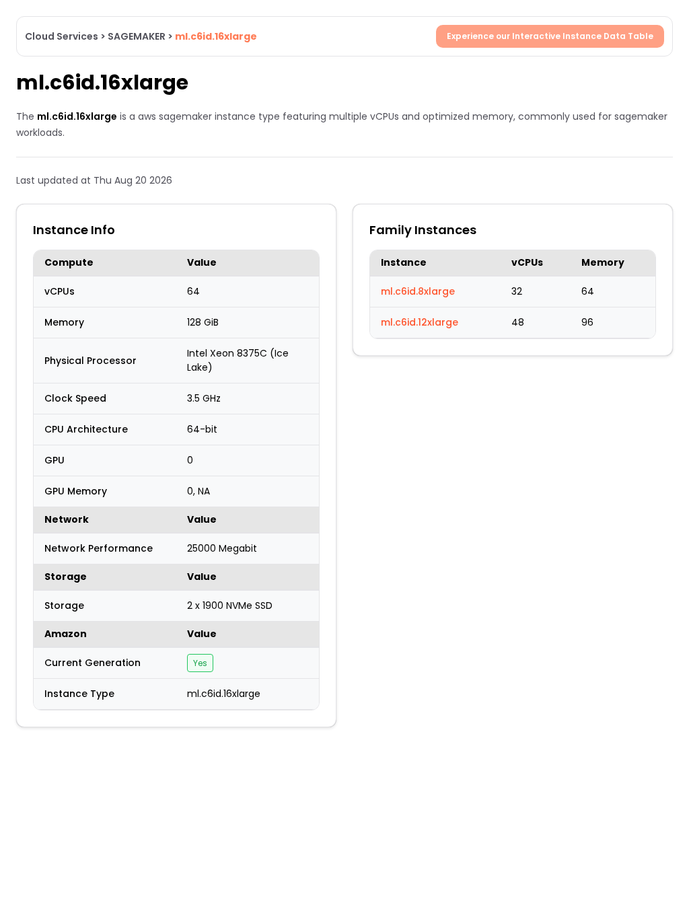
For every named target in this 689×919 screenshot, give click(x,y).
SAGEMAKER (137, 36)
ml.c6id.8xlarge (418, 291)
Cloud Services (61, 36)
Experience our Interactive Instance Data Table (550, 36)
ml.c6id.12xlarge (419, 322)
